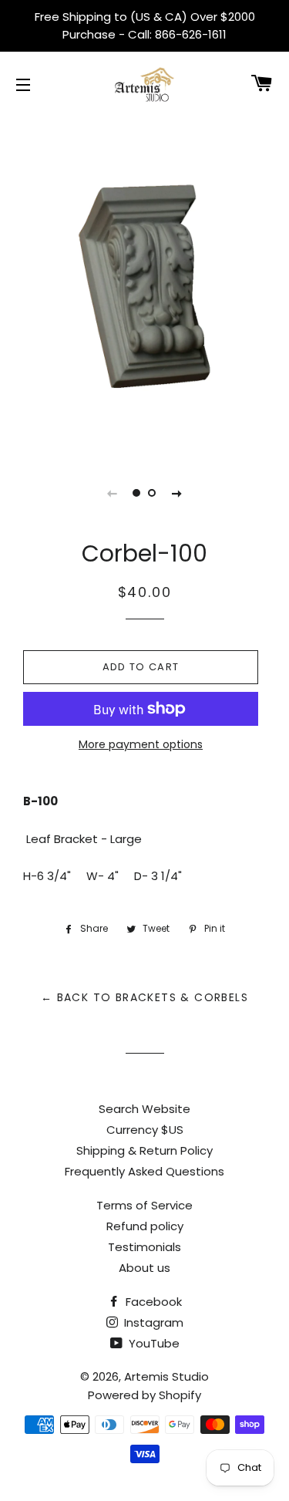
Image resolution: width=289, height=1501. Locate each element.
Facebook (152, 1302)
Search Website (144, 1109)
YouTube (153, 1343)
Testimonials (144, 1247)
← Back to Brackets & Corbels (144, 997)
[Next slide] (177, 493)
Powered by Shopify (144, 1395)
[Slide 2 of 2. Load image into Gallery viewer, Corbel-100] (152, 493)
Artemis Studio (166, 1376)
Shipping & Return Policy (144, 1150)
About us (144, 1268)
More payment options (141, 744)
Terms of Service (144, 1205)
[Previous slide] (112, 493)
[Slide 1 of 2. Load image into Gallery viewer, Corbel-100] (137, 493)
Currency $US (144, 1130)
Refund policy (144, 1226)
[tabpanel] (144, 285)
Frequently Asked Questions (144, 1171)
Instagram (152, 1322)
